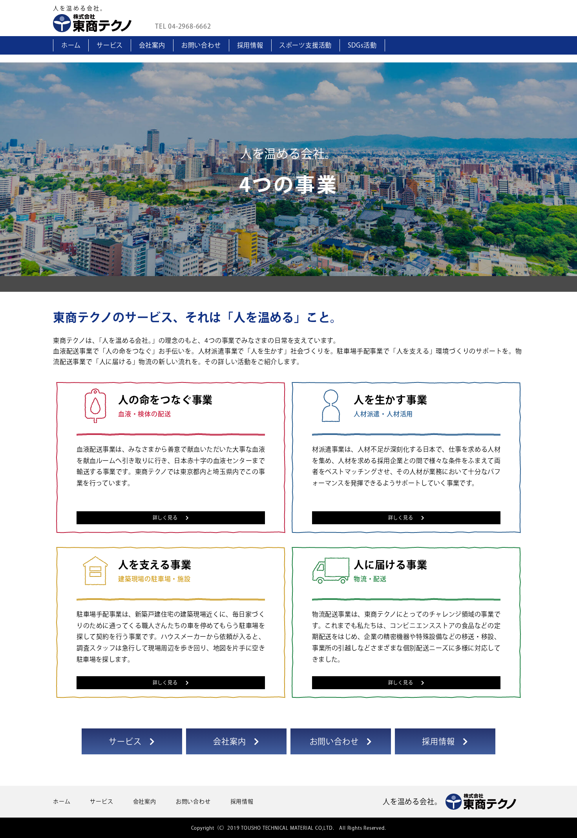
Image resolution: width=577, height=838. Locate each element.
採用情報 (250, 45)
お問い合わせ (201, 45)
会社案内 (152, 45)
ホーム (70, 45)
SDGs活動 (362, 45)
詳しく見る (165, 517)
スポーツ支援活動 (305, 45)
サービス (109, 45)
